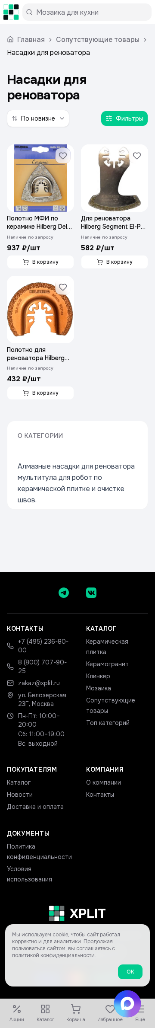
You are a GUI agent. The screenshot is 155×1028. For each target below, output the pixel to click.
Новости (20, 794)
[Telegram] (63, 592)
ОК (130, 971)
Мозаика (98, 688)
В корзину (45, 262)
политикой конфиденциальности (53, 955)
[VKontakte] (91, 592)
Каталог (19, 782)
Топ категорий (108, 723)
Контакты (100, 794)
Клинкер (98, 676)
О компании (103, 782)
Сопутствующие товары (98, 39)
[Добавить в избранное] (63, 155)
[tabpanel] (77, 272)
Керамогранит (107, 664)
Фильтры (129, 118)
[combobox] (38, 118)
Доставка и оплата (35, 807)
